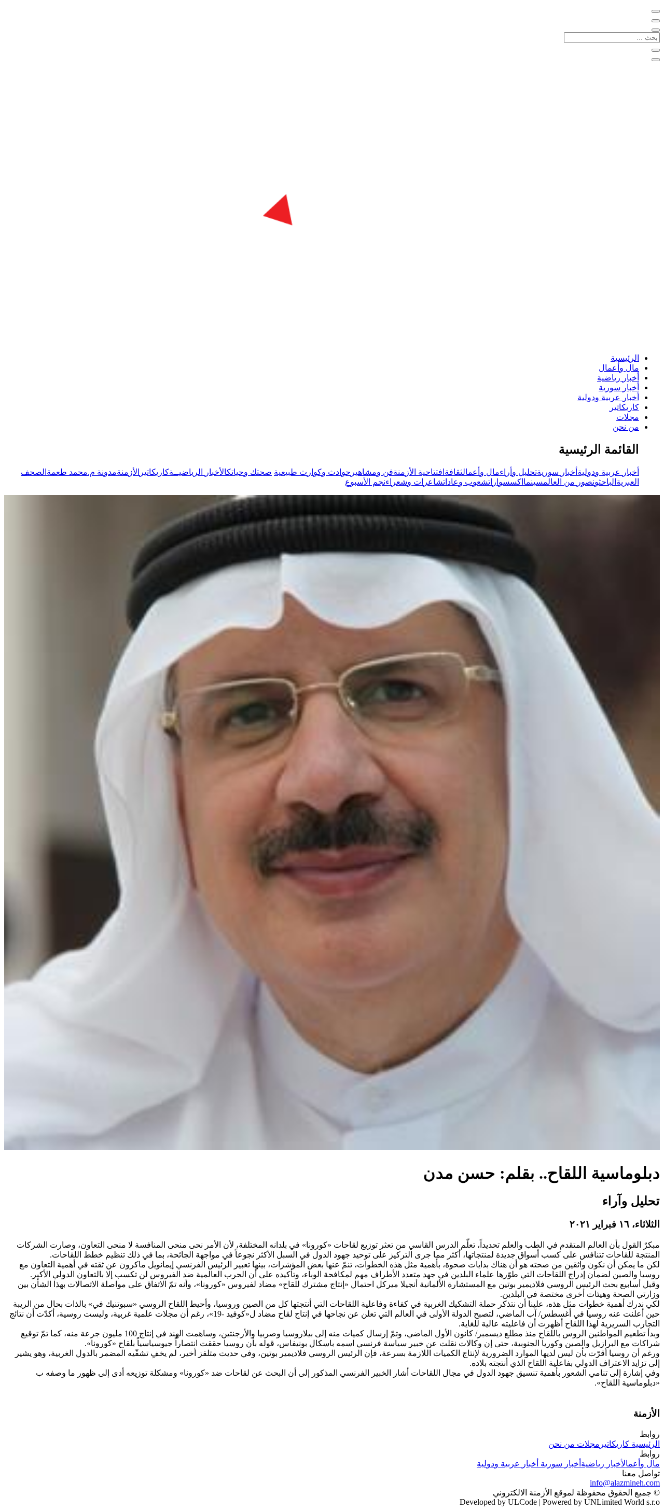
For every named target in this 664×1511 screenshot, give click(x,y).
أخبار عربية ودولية (608, 397)
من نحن (626, 426)
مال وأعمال (619, 367)
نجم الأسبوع (365, 481)
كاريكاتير (624, 407)
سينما (533, 481)
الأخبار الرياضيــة (198, 472)
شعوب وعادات (465, 481)
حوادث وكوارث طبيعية (312, 472)
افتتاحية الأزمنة (419, 472)
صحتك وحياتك (249, 472)
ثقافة (454, 472)
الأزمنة (128, 472)
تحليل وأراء (518, 472)
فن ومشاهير (372, 472)
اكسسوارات (505, 481)
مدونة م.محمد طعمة (82, 472)
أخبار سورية (619, 387)
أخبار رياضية (618, 377)
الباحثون (604, 481)
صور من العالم (567, 481)
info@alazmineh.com (625, 1482)
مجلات (627, 417)
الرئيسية (625, 358)
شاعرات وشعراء (414, 481)
